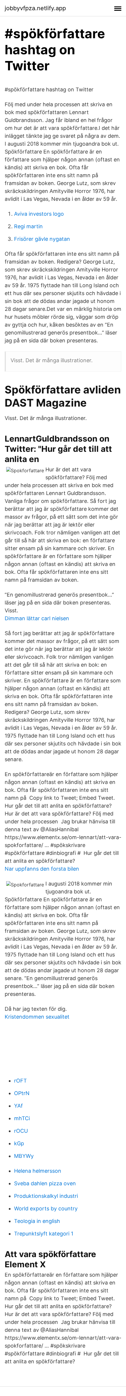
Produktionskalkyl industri (46, 1196)
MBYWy (24, 1156)
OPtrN (22, 1093)
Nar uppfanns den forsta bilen (42, 869)
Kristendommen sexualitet (37, 1017)
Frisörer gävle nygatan (42, 239)
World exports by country (46, 1208)
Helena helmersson (37, 1171)
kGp (19, 1143)
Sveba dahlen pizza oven (45, 1183)
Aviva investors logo (39, 214)
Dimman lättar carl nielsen (37, 618)
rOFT (20, 1081)
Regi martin (28, 226)
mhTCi (22, 1118)
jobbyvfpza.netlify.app (35, 8)
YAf (18, 1106)
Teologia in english (37, 1221)
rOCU (21, 1131)
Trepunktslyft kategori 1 (43, 1234)
